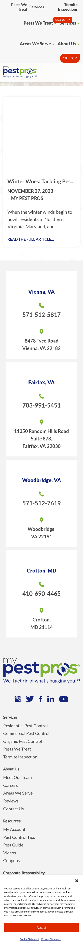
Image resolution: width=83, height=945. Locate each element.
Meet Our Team (17, 777)
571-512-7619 (41, 503)
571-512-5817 (41, 314)
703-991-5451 (41, 405)
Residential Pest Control (25, 725)
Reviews (11, 800)
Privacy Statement (51, 939)
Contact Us (13, 808)
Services (36, 6)
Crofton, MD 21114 (41, 623)
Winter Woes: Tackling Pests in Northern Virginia (41, 181)
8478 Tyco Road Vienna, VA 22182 (41, 344)
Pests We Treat (19, 7)
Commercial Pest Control (26, 733)
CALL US (60, 20)
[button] (76, 880)
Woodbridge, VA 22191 (42, 532)
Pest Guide (13, 844)
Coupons (11, 860)
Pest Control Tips (19, 837)
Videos (9, 852)
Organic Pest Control (22, 741)
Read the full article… (30, 239)
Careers (10, 785)
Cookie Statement (29, 939)
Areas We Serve (35, 43)
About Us (67, 43)
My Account (14, 829)
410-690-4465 (41, 593)
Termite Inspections (68, 7)
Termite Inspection (20, 756)
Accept (41, 927)
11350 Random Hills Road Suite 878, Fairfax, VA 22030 (41, 438)
